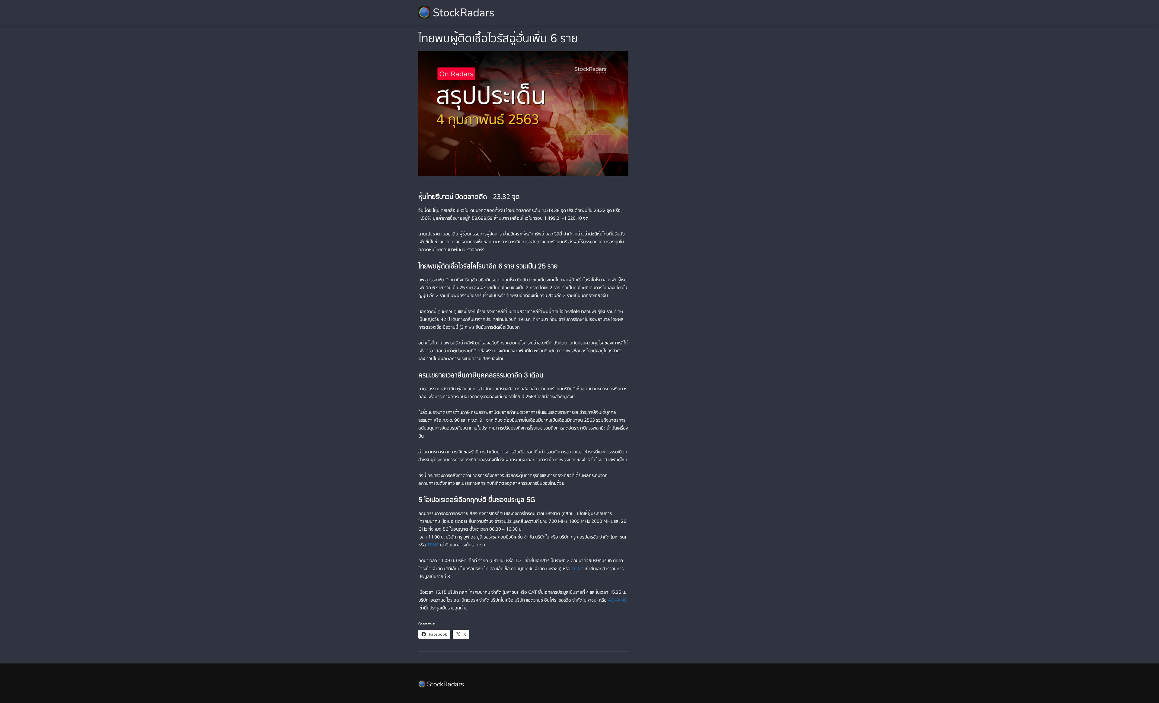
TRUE (433, 545)
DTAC (577, 569)
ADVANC (617, 600)
